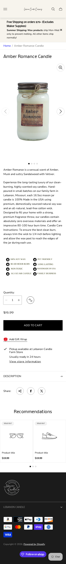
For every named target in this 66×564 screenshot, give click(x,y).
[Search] (53, 9)
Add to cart (33, 325)
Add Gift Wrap (18, 339)
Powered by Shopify (34, 544)
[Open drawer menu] (5, 9)
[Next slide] (60, 111)
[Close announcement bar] (61, 30)
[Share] (20, 391)
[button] (29, 163)
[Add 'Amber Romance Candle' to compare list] (30, 300)
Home (7, 46)
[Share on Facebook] (31, 391)
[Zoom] (60, 67)
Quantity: (9, 292)
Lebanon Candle (14, 507)
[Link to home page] (11, 488)
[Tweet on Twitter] (41, 391)
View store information (25, 361)
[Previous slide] (5, 111)
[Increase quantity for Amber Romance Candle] (19, 300)
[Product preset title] (16, 436)
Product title (8, 453)
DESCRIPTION (12, 376)
